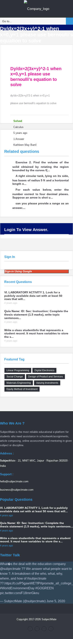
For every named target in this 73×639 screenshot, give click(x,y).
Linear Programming (17, 370)
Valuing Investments (47, 382)
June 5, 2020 (55, 601)
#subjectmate (36, 578)
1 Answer (18, 138)
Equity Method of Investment (22, 389)
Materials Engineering (18, 382)
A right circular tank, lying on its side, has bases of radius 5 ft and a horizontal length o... (40, 179)
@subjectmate (10, 568)
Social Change (14, 376)
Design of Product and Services (45, 376)
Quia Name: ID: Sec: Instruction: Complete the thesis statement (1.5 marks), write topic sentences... (36, 314)
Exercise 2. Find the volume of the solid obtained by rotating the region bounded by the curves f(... (40, 166)
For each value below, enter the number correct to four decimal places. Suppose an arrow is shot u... (40, 193)
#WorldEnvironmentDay (17, 588)
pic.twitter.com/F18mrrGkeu (19, 593)
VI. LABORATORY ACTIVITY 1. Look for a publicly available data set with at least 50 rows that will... (33, 296)
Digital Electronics (44, 370)
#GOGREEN (44, 588)
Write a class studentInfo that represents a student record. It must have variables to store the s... (36, 333)
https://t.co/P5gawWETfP (22, 583)
